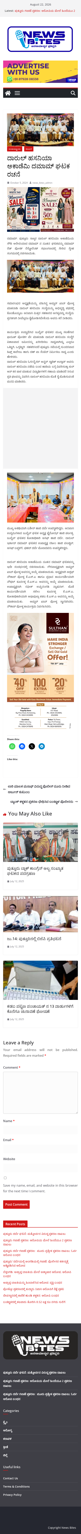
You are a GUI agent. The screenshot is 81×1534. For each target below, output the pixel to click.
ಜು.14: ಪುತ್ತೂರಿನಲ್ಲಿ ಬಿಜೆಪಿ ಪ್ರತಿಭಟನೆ (34, 938)
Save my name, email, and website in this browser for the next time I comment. (40, 1188)
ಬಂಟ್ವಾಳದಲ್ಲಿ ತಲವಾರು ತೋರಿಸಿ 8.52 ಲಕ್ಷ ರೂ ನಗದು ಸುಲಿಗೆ (34, 1302)
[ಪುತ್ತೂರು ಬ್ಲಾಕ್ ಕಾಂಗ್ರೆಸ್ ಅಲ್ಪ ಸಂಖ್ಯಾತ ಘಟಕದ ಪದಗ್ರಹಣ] (40, 825)
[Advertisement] (40, 428)
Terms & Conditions (16, 1486)
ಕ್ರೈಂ (5, 1422)
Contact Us (10, 1478)
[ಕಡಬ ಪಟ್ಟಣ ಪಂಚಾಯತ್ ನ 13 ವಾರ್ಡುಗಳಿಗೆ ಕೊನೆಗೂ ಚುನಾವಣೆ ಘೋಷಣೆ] (40, 963)
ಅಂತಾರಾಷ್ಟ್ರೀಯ (15, 149)
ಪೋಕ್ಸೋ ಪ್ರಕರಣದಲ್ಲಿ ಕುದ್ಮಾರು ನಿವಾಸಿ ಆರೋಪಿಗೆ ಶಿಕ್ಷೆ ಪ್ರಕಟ (33, 1289)
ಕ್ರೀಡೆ (5, 1447)
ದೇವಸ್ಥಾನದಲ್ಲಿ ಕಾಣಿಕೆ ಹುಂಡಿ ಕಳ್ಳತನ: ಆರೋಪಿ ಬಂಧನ (31, 1295)
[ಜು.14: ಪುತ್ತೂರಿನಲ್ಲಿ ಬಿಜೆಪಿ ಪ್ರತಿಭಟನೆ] (40, 898)
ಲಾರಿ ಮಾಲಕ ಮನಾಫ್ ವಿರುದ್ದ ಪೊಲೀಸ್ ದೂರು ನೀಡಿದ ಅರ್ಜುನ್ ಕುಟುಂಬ (39, 789)
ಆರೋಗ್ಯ (7, 1430)
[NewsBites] (8, 93)
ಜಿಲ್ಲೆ (5, 1455)
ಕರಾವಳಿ (29, 149)
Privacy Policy (12, 1495)
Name (9, 1121)
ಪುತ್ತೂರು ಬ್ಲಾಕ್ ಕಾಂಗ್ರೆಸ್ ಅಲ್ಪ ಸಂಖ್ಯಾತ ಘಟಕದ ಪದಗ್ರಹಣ (35, 871)
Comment (11, 1067)
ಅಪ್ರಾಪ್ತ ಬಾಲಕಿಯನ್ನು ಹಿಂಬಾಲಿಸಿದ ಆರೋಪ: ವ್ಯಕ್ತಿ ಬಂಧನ (32, 1282)
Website (9, 1159)
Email (8, 1140)
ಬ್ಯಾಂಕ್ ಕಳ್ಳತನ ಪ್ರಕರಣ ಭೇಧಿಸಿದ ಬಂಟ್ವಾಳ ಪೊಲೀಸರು (41, 801)
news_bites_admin (42, 182)
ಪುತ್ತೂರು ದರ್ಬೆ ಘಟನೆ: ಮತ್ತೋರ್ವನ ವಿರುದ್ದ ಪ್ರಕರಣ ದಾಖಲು (34, 1234)
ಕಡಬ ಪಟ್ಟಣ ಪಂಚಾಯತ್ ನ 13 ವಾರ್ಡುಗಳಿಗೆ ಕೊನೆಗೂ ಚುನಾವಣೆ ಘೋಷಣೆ (40, 1009)
